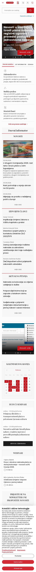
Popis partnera (7, 552)
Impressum (21, 550)
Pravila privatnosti (9, 550)
